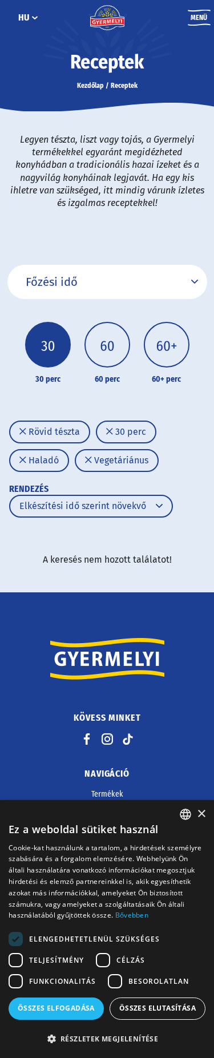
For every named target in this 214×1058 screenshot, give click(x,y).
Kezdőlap (90, 86)
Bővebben (131, 915)
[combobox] (185, 814)
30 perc (129, 431)
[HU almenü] (34, 17)
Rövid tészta (53, 431)
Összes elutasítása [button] (157, 1008)
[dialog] (107, 929)
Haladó (42, 460)
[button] (107, 1038)
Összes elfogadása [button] (56, 1008)
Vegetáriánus (120, 460)
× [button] (201, 814)
